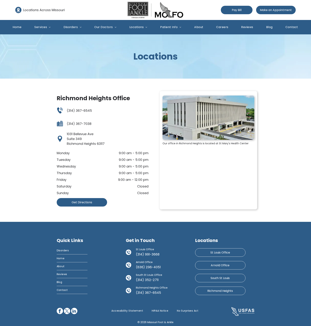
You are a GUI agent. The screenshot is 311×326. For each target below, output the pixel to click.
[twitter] (67, 311)
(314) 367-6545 (79, 110)
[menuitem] (17, 27)
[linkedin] (74, 311)
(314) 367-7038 (79, 123)
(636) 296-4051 (148, 267)
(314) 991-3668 (147, 254)
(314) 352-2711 (147, 280)
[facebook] (60, 311)
